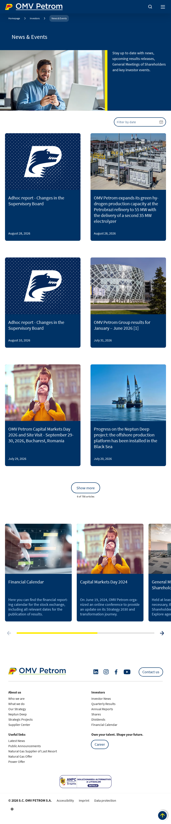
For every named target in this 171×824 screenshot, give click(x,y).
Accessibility (65, 800)
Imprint (84, 800)
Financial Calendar (104, 725)
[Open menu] (163, 7)
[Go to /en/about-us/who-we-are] (12, 809)
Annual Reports (102, 709)
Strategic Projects (20, 719)
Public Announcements (24, 746)
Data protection (105, 800)
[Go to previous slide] (9, 633)
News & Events (59, 18)
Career (100, 744)
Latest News (16, 741)
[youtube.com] (127, 671)
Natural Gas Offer (20, 756)
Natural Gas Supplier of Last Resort (32, 751)
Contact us (150, 671)
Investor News (101, 698)
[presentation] (140, 122)
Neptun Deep (17, 714)
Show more (86, 488)
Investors (35, 18)
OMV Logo (12, 6)
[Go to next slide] (162, 633)
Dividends (98, 719)
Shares (96, 714)
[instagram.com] (106, 671)
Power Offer (16, 761)
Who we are (16, 698)
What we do (16, 704)
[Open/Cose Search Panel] (150, 7)
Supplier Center (19, 725)
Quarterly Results (103, 704)
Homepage (14, 18)
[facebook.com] (116, 671)
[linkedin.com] (95, 671)
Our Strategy (17, 709)
